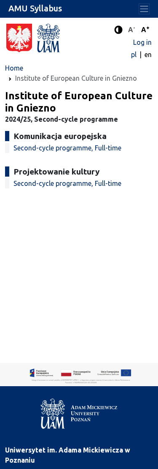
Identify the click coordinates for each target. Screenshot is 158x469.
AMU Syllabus (35, 8)
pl (134, 54)
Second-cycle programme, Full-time (67, 148)
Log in (142, 42)
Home (14, 68)
